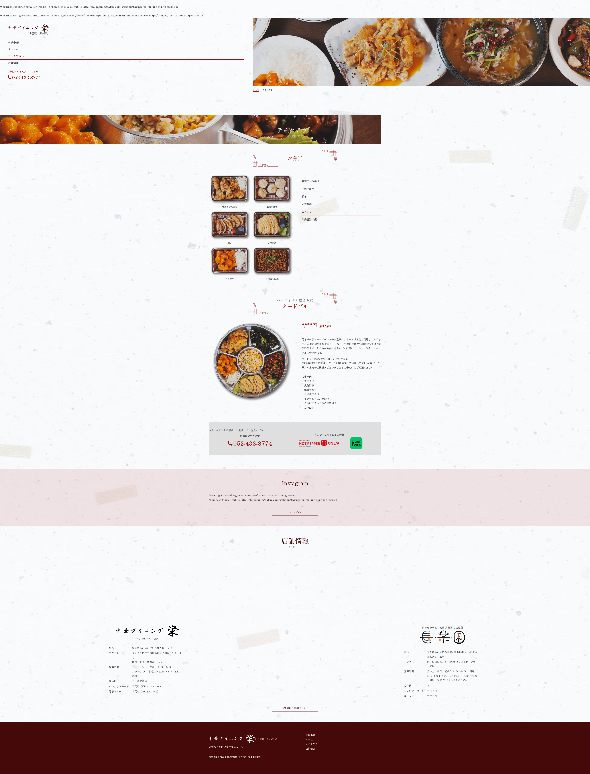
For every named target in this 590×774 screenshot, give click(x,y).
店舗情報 (13, 63)
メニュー (13, 49)
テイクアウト (16, 56)
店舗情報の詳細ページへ (295, 708)
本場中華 (13, 42)
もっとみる (295, 512)
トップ (256, 89)
